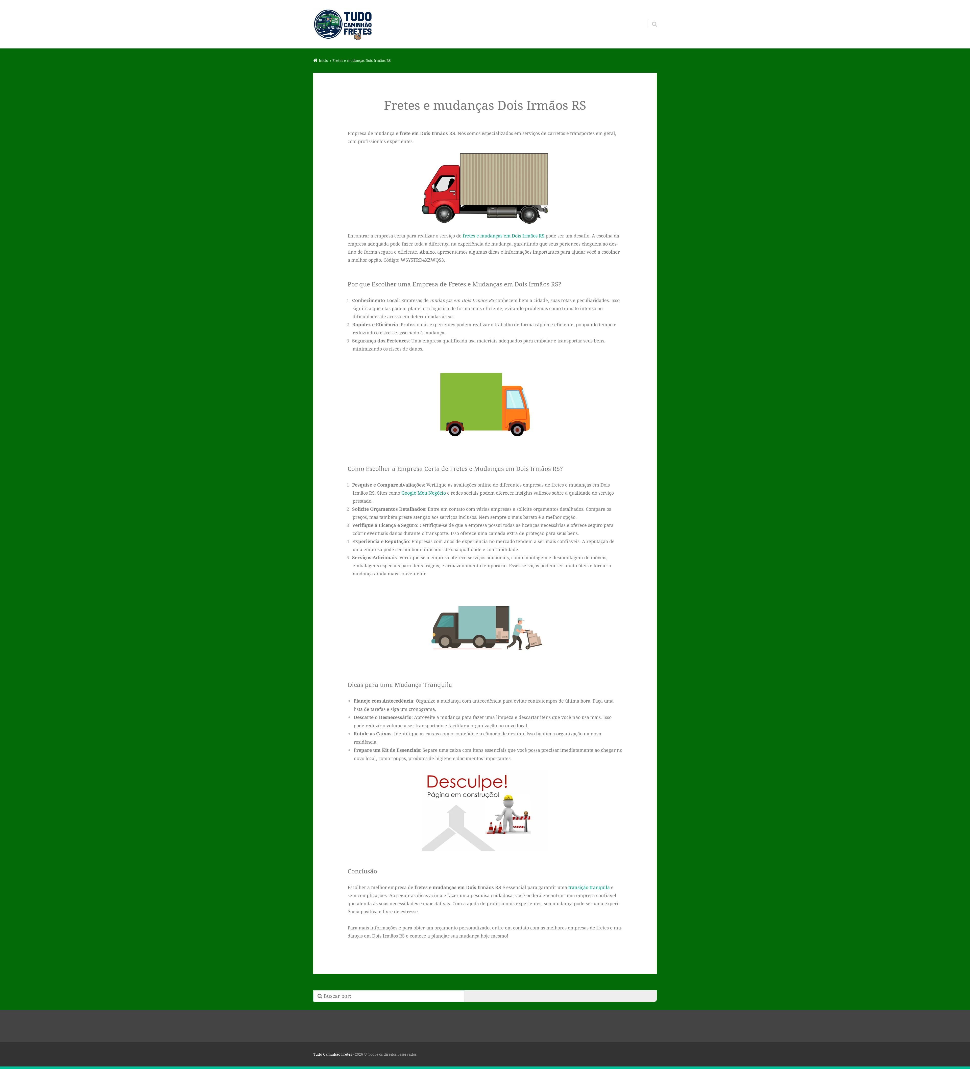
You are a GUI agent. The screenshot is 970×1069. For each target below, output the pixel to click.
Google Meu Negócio (423, 493)
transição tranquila (589, 887)
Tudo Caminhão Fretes (332, 1054)
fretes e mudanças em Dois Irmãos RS (503, 236)
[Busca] (650, 18)
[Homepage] (342, 24)
